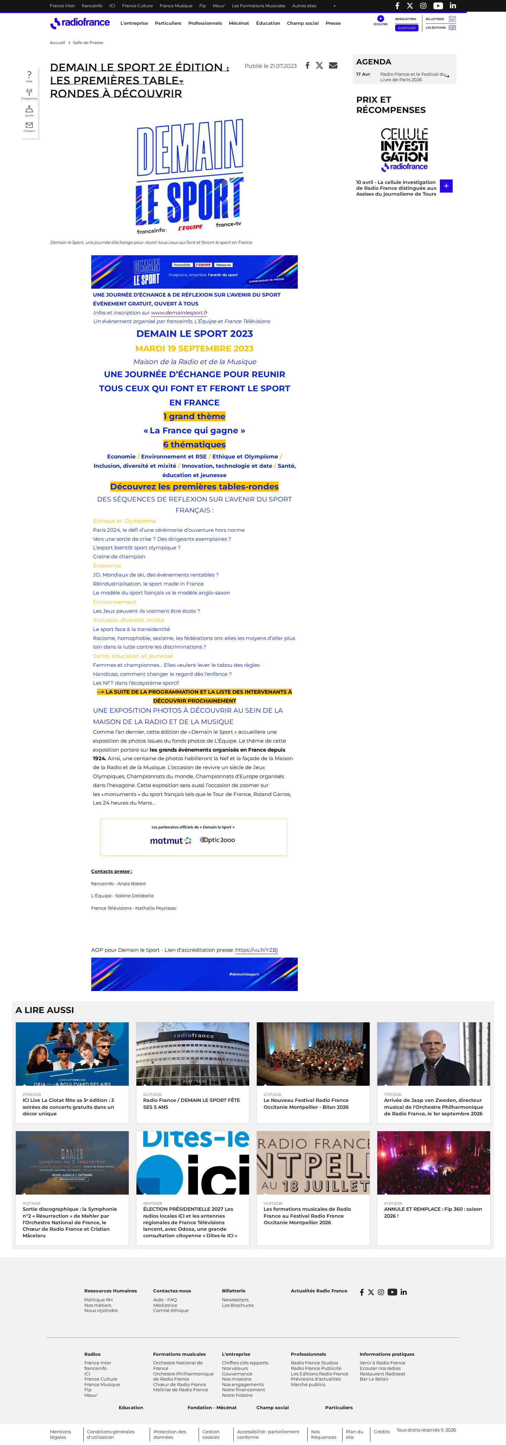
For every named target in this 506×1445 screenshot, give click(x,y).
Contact (29, 131)
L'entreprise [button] (134, 23)
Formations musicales (179, 1354)
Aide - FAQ (165, 1299)
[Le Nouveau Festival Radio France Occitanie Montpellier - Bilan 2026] (313, 1053)
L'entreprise (236, 1354)
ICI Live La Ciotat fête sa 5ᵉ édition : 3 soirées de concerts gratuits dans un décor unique (68, 1106)
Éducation (268, 23)
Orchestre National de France (178, 1365)
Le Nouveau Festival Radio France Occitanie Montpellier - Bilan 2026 (306, 1103)
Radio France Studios (314, 1362)
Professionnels (308, 1354)
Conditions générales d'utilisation (111, 1434)
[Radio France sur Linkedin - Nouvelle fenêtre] (453, 6)
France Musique (176, 5)
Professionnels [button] (205, 23)
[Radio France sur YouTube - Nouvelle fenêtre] (438, 6)
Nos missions (236, 1379)
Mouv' (219, 5)
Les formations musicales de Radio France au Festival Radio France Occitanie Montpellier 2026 (307, 1215)
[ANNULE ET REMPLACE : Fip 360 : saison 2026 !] (433, 1162)
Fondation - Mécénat (212, 1407)
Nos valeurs (235, 1368)
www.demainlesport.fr (179, 312)
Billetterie (435, 19)
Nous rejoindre (101, 1310)
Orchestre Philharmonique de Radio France (183, 1376)
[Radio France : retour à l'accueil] (80, 23)
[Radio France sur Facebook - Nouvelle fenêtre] (397, 6)
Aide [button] (29, 81)
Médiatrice (165, 1305)
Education (131, 1407)
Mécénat (239, 23)
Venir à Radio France (382, 1362)
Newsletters (405, 19)
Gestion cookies (211, 1434)
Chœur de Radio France (179, 1384)
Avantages (407, 28)
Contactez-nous (172, 1290)
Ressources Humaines (110, 1290)
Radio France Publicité (316, 1368)
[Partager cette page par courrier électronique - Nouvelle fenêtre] (333, 66)
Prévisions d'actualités (316, 1379)
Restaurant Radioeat (382, 1373)
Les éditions (436, 27)
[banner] (253, 6)
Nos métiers (97, 1305)
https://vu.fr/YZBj (256, 950)
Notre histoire (237, 1395)
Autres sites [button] (304, 5)
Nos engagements (243, 1384)
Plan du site (354, 1434)
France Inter (62, 5)
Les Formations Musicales (258, 5)
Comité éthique (171, 1310)
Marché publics (308, 1384)
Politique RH (98, 1299)
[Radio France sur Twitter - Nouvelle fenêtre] (410, 6)
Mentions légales (60, 1434)
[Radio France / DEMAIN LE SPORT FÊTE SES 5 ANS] (192, 1053)
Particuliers (339, 1407)
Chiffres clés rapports (245, 1362)
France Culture (137, 5)
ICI (112, 5)
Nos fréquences (323, 1434)
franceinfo (92, 5)
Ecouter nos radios (380, 1368)
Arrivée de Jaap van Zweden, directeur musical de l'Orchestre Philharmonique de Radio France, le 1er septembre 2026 (433, 1106)
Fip (202, 5)
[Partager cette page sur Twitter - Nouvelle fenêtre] (319, 66)
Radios (92, 1354)
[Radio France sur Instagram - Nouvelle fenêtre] (423, 6)
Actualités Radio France (319, 1290)
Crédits (382, 1431)
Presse (333, 23)
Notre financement (243, 1389)
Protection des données (170, 1434)
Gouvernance (237, 1373)
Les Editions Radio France (319, 1373)
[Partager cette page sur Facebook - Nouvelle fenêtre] (307, 66)
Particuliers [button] (168, 23)
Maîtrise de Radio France (180, 1389)
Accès (29, 115)
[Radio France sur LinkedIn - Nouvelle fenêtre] (404, 1292)
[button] (380, 20)
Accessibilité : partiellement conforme (268, 1434)
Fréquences (29, 98)
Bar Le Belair (374, 1379)
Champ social (303, 23)
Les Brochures (238, 1305)
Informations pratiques (387, 1354)
